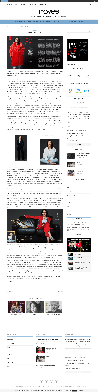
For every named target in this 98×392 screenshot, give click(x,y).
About (16, 4)
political (69, 191)
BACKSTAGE (69, 22)
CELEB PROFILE (28, 22)
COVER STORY (18, 22)
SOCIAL (63, 22)
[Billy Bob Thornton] (53, 307)
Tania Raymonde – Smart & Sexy (45, 365)
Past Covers (33, 4)
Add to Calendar (71, 64)
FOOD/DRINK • (56, 22)
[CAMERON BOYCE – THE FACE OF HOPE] (40, 350)
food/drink (69, 199)
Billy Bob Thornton (53, 314)
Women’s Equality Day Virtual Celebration (83, 154)
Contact (23, 4)
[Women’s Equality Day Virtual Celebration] (71, 156)
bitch (68, 210)
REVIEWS (81, 22)
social (68, 203)
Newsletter (42, 4)
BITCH (76, 22)
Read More (80, 390)
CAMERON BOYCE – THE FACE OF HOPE (53, 348)
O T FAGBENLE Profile (19, 1)
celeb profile (70, 187)
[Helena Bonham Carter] (35, 307)
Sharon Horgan (16, 314)
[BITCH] (71, 164)
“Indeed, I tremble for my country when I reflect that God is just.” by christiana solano (49, 340)
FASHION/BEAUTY (45, 22)
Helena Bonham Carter (35, 314)
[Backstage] (71, 173)
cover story (15, 26)
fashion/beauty (71, 195)
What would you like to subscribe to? (76, 130)
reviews (69, 214)
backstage (69, 206)
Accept (74, 390)
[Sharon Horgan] (16, 307)
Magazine (9, 4)
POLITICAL (36, 22)
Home (8, 26)
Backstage (80, 171)
